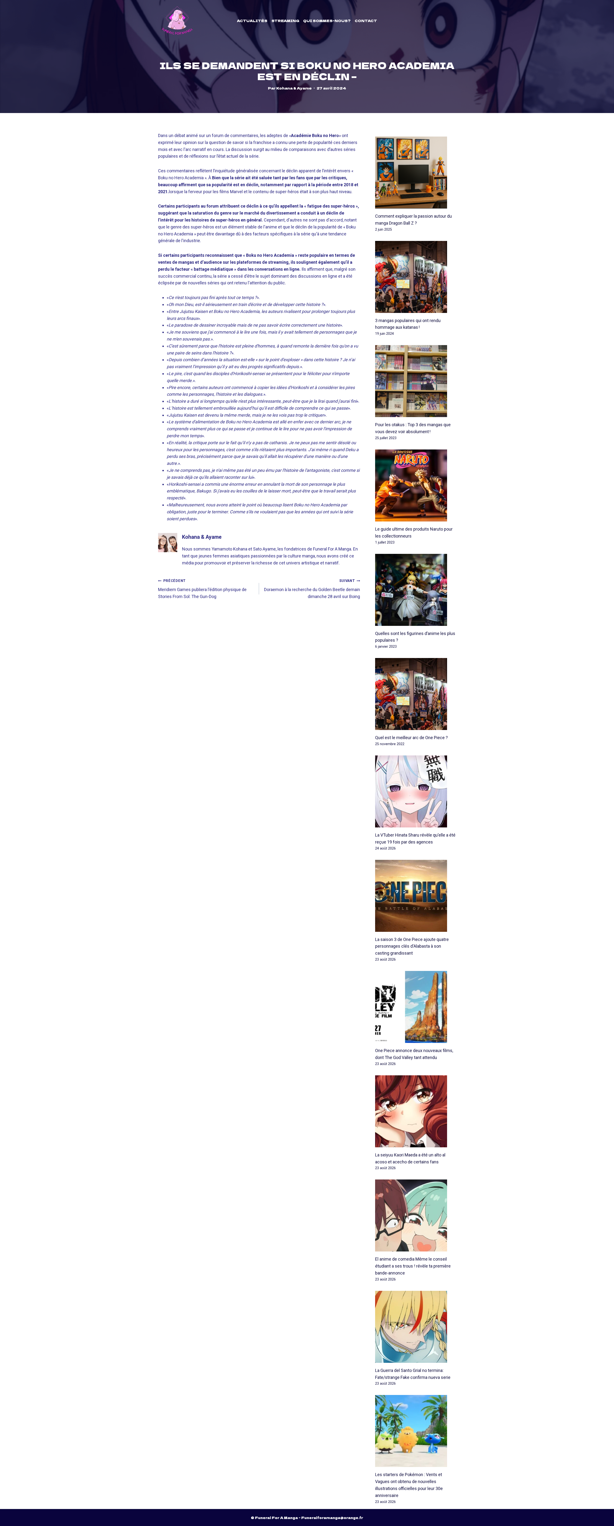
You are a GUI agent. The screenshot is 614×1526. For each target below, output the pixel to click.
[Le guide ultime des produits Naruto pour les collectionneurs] (415, 485)
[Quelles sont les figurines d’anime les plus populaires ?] (415, 590)
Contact (366, 20)
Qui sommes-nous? (327, 20)
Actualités (252, 20)
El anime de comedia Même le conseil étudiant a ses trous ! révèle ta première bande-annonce (413, 1266)
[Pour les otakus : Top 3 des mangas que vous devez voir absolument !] (415, 381)
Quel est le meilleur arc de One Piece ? (411, 737)
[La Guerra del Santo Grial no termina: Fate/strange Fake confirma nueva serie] (415, 1327)
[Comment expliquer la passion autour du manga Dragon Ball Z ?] (415, 173)
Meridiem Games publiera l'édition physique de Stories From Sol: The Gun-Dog (202, 589)
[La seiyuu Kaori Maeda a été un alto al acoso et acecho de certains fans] (415, 1111)
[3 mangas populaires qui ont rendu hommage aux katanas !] (415, 277)
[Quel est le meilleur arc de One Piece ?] (415, 694)
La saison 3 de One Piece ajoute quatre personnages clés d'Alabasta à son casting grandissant (412, 946)
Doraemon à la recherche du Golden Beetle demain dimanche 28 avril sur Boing (312, 589)
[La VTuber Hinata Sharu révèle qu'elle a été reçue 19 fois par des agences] (415, 791)
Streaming (285, 20)
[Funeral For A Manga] (177, 20)
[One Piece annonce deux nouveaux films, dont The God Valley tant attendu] (415, 1007)
